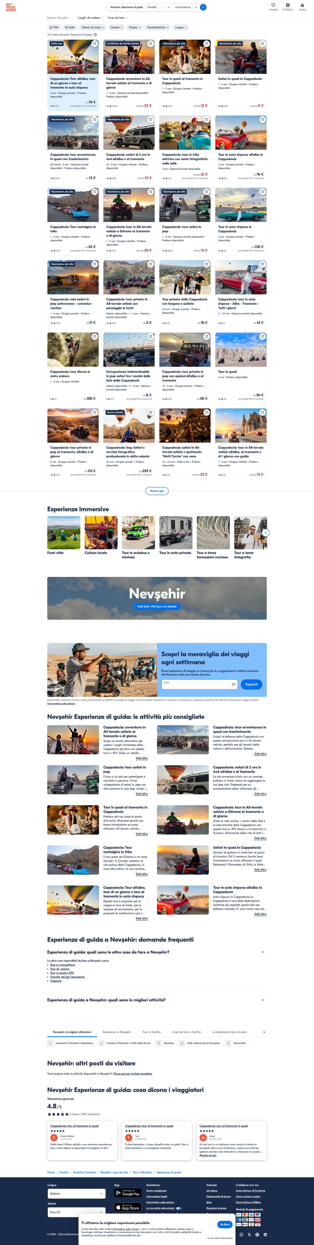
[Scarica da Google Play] (127, 1193)
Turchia (63, 1172)
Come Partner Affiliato (248, 1202)
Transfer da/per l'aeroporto (67, 977)
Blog (209, 1202)
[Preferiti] (273, 5)
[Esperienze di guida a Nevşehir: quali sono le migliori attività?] (263, 1000)
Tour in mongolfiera (62, 965)
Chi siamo (212, 1190)
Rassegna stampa (216, 1208)
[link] (73, 75)
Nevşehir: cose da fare (114, 1172)
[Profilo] (302, 5)
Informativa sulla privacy (61, 703)
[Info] (95, 34)
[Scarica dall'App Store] (127, 1208)
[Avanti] (266, 533)
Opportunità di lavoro (218, 1196)
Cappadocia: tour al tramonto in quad (74, 1126)
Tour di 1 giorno (59, 969)
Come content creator (248, 1196)
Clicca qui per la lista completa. (132, 1073)
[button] (73, 75)
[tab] (72, 1032)
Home (51, 1172)
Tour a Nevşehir (142, 1172)
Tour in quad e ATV (62, 973)
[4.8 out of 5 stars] (58, 1114)
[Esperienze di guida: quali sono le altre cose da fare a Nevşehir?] (263, 952)
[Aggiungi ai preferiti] (94, 43)
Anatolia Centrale (84, 1172)
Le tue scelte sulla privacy (160, 1208)
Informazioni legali (156, 1196)
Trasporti (55, 981)
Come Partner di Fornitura (250, 1190)
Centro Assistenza (156, 1190)
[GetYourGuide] (11, 7)
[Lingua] (288, 5)
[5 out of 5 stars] (82, 1131)
